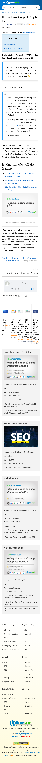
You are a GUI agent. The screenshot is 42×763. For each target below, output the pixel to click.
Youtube (27, 646)
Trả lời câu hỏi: (9, 45)
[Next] (36, 326)
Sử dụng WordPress (11, 261)
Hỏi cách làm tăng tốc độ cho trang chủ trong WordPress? (20, 603)
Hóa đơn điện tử (30, 698)
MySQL (6, 678)
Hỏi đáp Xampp (28, 32)
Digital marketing (28, 625)
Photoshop (28, 662)
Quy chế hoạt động (11, 634)
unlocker (14, 125)
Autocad (27, 682)
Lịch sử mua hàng (10, 642)
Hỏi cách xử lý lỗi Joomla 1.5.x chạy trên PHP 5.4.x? (20, 610)
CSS (5, 670)
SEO (25, 630)
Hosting (7, 706)
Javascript (7, 674)
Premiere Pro (28, 670)
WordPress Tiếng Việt (11, 258)
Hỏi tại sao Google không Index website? (14, 326)
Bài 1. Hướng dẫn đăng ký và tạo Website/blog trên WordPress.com (20, 405)
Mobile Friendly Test (12, 526)
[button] (10, 7)
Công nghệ (25, 689)
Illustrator (27, 666)
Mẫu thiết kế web (10, 698)
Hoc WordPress (29, 258)
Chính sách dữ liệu (10, 638)
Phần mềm (28, 714)
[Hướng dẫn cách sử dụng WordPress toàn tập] (21, 367)
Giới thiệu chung (8, 625)
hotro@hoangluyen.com (24, 734)
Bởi (3, 24)
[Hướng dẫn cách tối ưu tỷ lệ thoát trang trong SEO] (21, 436)
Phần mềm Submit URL (13, 400)
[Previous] (3, 326)
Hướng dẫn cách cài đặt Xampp (15, 48)
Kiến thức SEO (9, 460)
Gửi (33, 289)
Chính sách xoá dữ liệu (12, 649)
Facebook (27, 634)
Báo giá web (8, 694)
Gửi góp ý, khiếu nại (11, 646)
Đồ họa (24, 657)
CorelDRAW (28, 678)
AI (25, 694)
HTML (6, 666)
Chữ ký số (27, 702)
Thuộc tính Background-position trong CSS (20, 537)
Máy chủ (7, 710)
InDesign (27, 674)
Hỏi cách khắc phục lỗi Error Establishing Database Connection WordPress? (18, 596)
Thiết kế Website (8, 689)
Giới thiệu (7, 630)
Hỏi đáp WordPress (30, 261)
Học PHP (5, 321)
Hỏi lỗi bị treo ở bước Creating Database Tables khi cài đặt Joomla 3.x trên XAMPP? (21, 412)
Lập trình (5, 657)
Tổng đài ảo (28, 706)
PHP (5, 662)
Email (26, 649)
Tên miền (7, 714)
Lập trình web (9, 682)
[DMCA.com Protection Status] (21, 743)
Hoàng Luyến (9, 24)
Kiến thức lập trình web (12, 392)
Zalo (25, 642)
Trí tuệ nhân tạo (29, 710)
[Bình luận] (25, 24)
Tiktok (26, 638)
